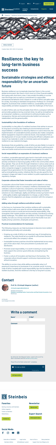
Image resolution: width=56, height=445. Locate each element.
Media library (5, 414)
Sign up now (34, 407)
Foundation (16, 9)
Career (51, 9)
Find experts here (35, 417)
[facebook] (3, 433)
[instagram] (8, 433)
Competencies (34, 9)
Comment (14, 323)
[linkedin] (18, 433)
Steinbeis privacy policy (31, 358)
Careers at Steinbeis (7, 411)
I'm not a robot (19, 367)
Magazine (44, 9)
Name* (13, 317)
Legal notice (23, 439)
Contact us (6, 418)
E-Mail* (31, 317)
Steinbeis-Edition (8, 442)
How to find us (33, 439)
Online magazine (6, 409)
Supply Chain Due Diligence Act (41, 442)
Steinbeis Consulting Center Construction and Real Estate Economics (30, 292)
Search (23, 3)
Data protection (45, 439)
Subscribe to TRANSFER (10, 439)
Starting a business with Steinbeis (10, 407)
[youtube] (13, 433)
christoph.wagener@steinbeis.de (20, 288)
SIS (29, 3)
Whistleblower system (23, 442)
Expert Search (49, 3)
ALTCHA (41, 370)
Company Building (25, 9)
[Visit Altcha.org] (43, 367)
